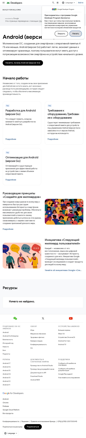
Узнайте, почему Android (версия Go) (22, 63)
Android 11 (6, 385)
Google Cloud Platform (11, 410)
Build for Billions (12, 10)
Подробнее (10, 139)
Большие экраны (64, 330)
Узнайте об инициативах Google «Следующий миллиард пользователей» (64, 270)
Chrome (5, 403)
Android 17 (6, 363)
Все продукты (8, 413)
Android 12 (6, 381)
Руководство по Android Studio (41, 365)
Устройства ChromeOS (66, 337)
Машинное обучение (38, 334)
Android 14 (7, 374)
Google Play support (65, 374)
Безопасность (8, 340)
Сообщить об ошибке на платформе (67, 364)
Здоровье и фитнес (37, 337)
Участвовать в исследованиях (69, 378)
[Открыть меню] (3, 2)
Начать (75, 34)
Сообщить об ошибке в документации (66, 369)
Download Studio (36, 376)
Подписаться (33, 427)
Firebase (6, 406)
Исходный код (8, 343)
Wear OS (61, 334)
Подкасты (6, 354)
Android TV (62, 344)
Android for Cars (64, 341)
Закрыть (61, 34)
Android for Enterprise (10, 336)
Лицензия (25, 421)
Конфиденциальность (38, 344)
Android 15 (6, 370)
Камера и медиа (36, 341)
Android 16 (7, 367)
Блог (4, 350)
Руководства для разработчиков (42, 369)
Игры (32, 330)
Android (6, 332)
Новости (6, 347)
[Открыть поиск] (53, 2)
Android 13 (6, 378)
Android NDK (35, 380)
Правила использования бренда (43, 421)
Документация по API (38, 373)
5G (31, 348)
